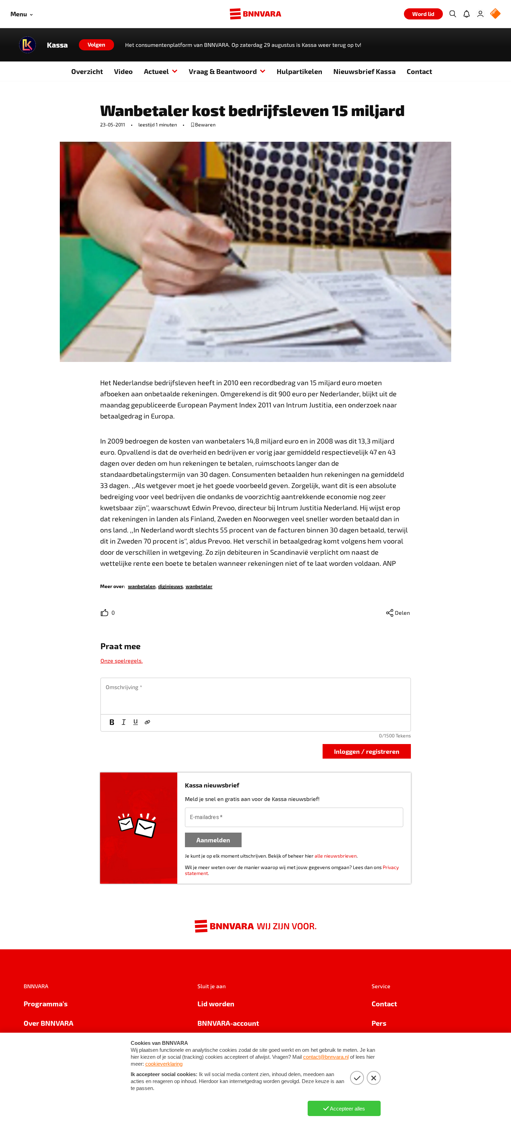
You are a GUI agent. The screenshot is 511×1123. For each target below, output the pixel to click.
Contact (419, 71)
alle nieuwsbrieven (336, 856)
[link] (141, 586)
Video (123, 71)
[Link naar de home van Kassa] (27, 44)
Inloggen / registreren (366, 751)
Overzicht (87, 71)
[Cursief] (123, 722)
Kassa (57, 45)
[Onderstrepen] (135, 722)
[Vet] (111, 722)
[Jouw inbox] (466, 14)
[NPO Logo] (495, 14)
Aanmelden (213, 839)
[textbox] (256, 696)
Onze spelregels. (121, 660)
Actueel (156, 71)
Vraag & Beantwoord (223, 71)
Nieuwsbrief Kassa (364, 71)
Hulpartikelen (299, 71)
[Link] (147, 722)
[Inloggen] (480, 14)
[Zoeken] (452, 14)
